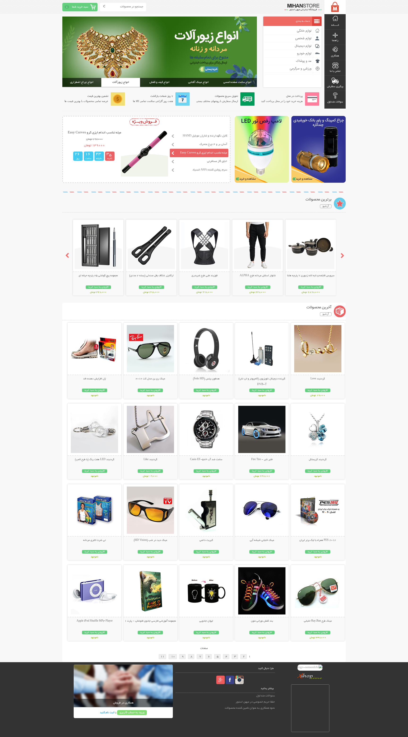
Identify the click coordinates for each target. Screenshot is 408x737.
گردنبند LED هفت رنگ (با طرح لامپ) (94, 459)
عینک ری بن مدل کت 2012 (150, 378)
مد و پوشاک (303, 61)
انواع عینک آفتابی (198, 82)
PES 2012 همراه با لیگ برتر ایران (317, 540)
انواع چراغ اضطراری (82, 82)
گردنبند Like (150, 459)
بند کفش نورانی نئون (262, 621)
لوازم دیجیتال (303, 46)
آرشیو (326, 206)
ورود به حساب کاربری (131, 712)
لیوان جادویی (206, 621)
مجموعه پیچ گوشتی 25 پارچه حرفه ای (98, 275)
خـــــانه (335, 25)
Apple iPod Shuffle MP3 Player (94, 621)
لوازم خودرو (304, 53)
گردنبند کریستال (318, 459)
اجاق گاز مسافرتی (217, 161)
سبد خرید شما (80, 6)
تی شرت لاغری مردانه (94, 540)
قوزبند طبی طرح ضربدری (204, 275)
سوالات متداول (335, 102)
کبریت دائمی (206, 540)
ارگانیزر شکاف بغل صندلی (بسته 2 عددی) (151, 275)
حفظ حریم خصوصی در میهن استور (255, 701)
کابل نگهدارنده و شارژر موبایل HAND (205, 135)
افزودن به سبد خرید (311, 287)
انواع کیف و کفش (159, 82)
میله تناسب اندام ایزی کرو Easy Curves (203, 152)
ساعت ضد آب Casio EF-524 (206, 459)
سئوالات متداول (265, 695)
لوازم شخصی (303, 38)
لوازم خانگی (304, 31)
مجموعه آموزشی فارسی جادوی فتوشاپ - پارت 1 (150, 621)
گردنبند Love (317, 378)
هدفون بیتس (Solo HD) (206, 378)
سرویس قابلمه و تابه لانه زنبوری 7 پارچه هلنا (311, 275)
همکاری (335, 56)
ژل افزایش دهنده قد (94, 378)
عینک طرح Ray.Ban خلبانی (318, 621)
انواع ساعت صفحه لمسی (237, 82)
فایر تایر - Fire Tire (261, 459)
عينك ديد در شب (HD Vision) (150, 540)
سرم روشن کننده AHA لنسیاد (209, 169)
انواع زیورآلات (120, 82)
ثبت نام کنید (107, 712)
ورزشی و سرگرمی (300, 68)
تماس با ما (335, 71)
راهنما (335, 40)
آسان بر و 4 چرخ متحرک (213, 144)
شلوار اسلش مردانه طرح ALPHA (258, 275)
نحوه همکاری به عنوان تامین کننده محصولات (250, 708)
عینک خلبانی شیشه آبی (262, 540)
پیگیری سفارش (335, 86)
